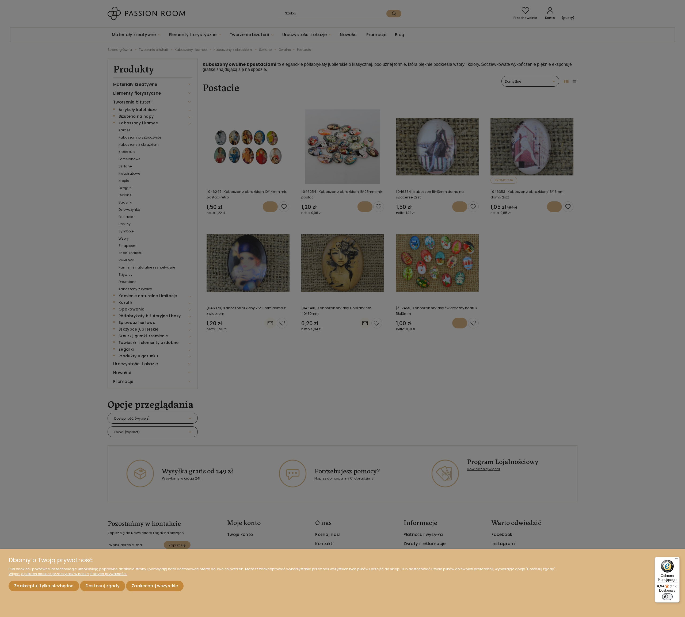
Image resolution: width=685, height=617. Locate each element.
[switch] (667, 596)
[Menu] (676, 560)
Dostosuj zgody (103, 586)
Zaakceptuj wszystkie (155, 586)
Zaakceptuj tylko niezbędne (44, 586)
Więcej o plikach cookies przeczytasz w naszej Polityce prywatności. (68, 573)
